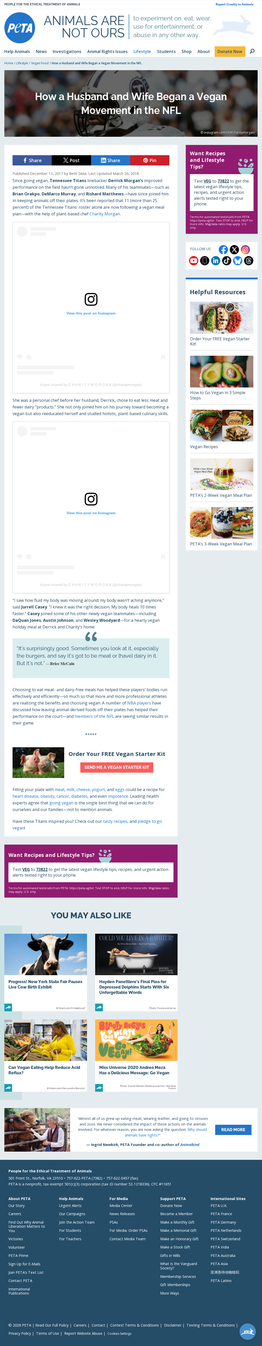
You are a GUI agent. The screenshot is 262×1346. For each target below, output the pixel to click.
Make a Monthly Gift (177, 1222)
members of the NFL (94, 716)
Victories (15, 1238)
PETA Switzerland (225, 1238)
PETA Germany (223, 1222)
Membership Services (178, 1276)
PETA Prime (18, 1255)
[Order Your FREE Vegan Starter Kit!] (221, 326)
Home (8, 63)
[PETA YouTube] (193, 260)
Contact (98, 1325)
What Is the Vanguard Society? (178, 1265)
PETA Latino (221, 1280)
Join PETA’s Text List (25, 1272)
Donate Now (171, 1205)
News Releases (122, 1213)
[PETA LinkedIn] (215, 260)
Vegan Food (40, 63)
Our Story (16, 1205)
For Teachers (70, 1238)
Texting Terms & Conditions (211, 1325)
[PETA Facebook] (223, 249)
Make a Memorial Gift (178, 1230)
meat (59, 789)
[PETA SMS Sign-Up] (204, 260)
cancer (63, 796)
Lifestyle (22, 63)
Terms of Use (47, 1333)
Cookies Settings (119, 1334)
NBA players (139, 703)
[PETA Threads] (248, 260)
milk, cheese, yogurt (86, 789)
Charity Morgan (105, 214)
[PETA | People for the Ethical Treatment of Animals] (19, 27)
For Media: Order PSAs (129, 1230)
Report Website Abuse (83, 1333)
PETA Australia (223, 1255)
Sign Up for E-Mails (24, 1263)
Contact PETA (20, 1280)
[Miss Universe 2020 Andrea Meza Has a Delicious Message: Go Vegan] (136, 1055)
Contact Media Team (128, 1238)
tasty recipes (115, 821)
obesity (47, 796)
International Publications (19, 1291)
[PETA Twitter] (234, 249)
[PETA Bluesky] (237, 260)
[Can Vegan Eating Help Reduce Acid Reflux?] (45, 1055)
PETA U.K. (219, 1205)
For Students (70, 1230)
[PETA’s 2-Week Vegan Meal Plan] (221, 480)
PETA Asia (219, 1263)
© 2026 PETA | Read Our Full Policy (38, 1325)
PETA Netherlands (226, 1230)
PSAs (114, 1222)
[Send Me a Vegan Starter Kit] (91, 762)
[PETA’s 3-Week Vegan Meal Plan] (221, 528)
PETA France (221, 1213)
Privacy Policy (19, 1333)
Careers (14, 1213)
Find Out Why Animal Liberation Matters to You (26, 1226)
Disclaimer (172, 1325)
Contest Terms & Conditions (134, 1325)
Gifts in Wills (170, 1255)
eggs (120, 789)
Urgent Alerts (70, 1205)
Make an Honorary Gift (179, 1238)
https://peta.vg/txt (81, 888)
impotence (118, 796)
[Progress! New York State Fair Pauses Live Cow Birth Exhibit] (45, 972)
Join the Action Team (77, 1222)
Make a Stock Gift (175, 1247)
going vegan (61, 803)
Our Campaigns (72, 1213)
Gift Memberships (175, 1284)
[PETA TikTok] (226, 260)
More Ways (169, 1293)
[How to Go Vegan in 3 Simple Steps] (221, 380)
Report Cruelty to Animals (235, 4)
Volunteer (16, 1247)
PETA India (220, 1247)
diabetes (79, 796)
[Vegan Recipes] (221, 431)
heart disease (25, 796)
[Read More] (131, 1130)
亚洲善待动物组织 (225, 1272)
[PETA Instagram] (245, 249)
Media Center (121, 1205)
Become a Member (176, 1213)
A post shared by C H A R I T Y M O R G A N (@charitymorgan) (91, 385)
